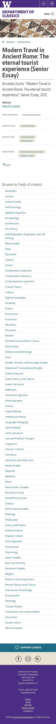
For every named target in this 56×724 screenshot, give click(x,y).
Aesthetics (11, 191)
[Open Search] (52, 3)
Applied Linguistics (15, 212)
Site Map (28, 705)
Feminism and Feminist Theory (22, 341)
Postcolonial (12, 546)
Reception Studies (15, 568)
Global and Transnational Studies (23, 368)
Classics (9, 259)
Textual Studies (13, 606)
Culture (9, 292)
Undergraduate (23, 42)
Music (8, 481)
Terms (28, 702)
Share (7, 165)
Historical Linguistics (16, 395)
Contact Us (28, 710)
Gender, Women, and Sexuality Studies (26, 362)
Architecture (12, 223)
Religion (9, 574)
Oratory (9, 503)
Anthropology (13, 207)
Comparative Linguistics (18, 270)
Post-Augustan (13, 541)
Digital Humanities (15, 297)
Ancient (9, 196)
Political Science (14, 530)
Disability (10, 303)
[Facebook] (19, 659)
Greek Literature (14, 384)
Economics (11, 319)
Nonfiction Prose (14, 492)
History (9, 406)
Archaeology (12, 218)
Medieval (10, 476)
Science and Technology (18, 590)
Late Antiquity (13, 427)
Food (8, 357)
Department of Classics (18, 14)
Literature (10, 454)
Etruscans (10, 330)
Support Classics (30, 647)
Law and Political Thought (19, 438)
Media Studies (13, 465)
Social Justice (12, 595)
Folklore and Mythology (18, 351)
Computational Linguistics (19, 281)
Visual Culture (13, 622)
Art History (11, 228)
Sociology (10, 600)
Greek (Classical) (14, 373)
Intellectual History (15, 416)
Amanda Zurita (28, 126)
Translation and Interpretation (22, 611)
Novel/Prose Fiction (16, 498)
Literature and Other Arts (19, 460)
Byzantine (10, 254)
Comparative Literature (18, 276)
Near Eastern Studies (17, 487)
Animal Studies (13, 201)
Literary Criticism (14, 449)
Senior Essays (26, 140)
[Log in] (44, 3)
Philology (10, 514)
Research (10, 42)
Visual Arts (11, 617)
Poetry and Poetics (15, 525)
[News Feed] (38, 659)
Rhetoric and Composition (19, 579)
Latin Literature (14, 433)
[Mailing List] (28, 659)
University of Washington (22, 717)
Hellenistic (11, 389)
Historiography (13, 400)
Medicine (10, 471)
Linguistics (11, 444)
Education (10, 324)
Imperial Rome (13, 411)
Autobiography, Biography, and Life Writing (25, 236)
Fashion (9, 335)
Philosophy (11, 519)
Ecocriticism (11, 314)
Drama (9, 308)
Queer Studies (13, 557)
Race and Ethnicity (15, 563)
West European (13, 628)
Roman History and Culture (31, 152)
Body (8, 249)
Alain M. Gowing (11, 106)
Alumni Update (28, 708)
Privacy (28, 699)
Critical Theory (13, 287)
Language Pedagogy (16, 422)
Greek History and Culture (19, 379)
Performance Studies (17, 508)
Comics (9, 265)
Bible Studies (12, 243)
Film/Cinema (12, 346)
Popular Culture (27, 155)
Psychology (11, 552)
